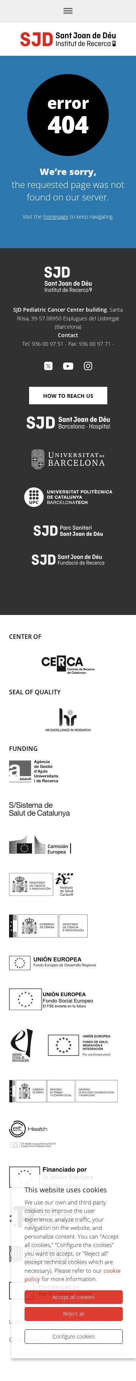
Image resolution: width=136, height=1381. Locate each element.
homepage (55, 216)
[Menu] (68, 11)
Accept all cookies (74, 1297)
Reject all (73, 1313)
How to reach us (68, 395)
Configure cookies (74, 1336)
